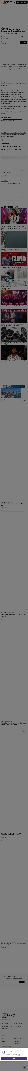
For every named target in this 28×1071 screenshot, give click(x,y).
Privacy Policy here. (19, 1055)
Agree (14, 1058)
